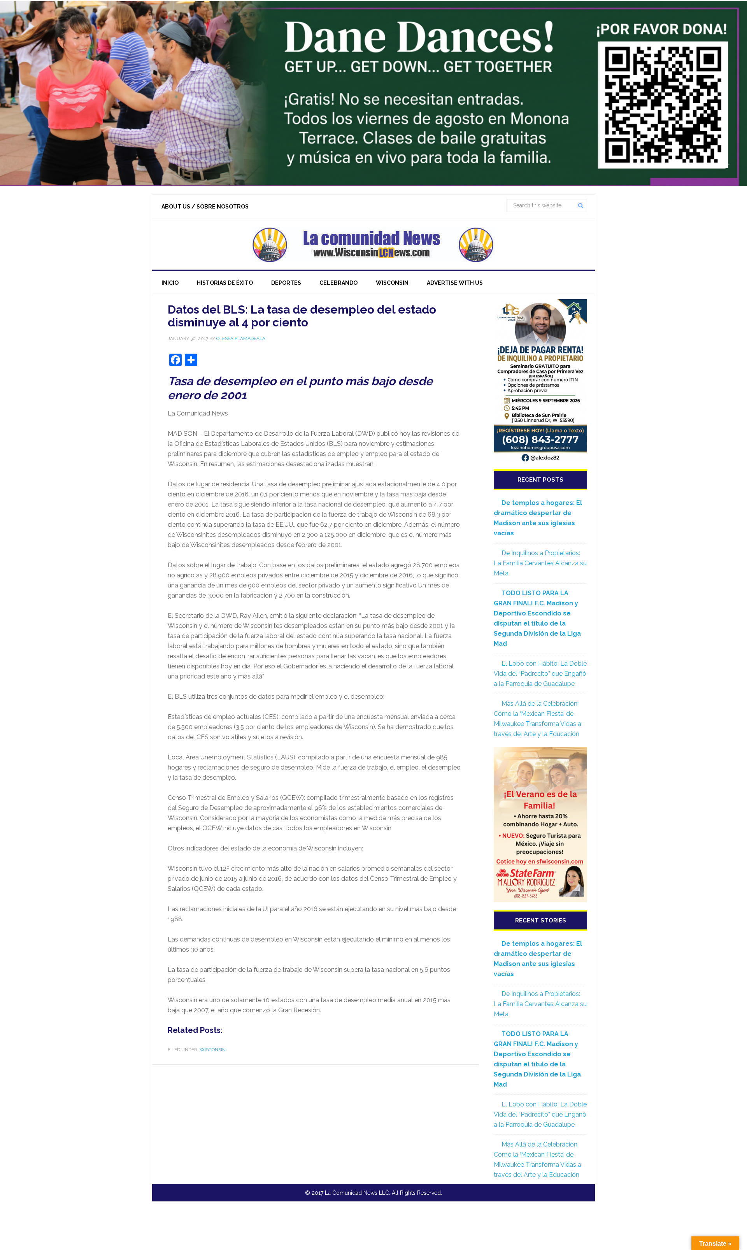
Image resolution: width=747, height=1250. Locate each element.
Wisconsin (213, 1049)
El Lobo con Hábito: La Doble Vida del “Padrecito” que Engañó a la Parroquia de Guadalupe (540, 673)
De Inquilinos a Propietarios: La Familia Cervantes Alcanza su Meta (540, 563)
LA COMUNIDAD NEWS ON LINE (373, 244)
